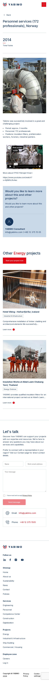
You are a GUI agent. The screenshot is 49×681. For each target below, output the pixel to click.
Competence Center (11, 614)
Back (8, 15)
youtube (22, 560)
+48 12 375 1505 (28, 522)
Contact (6, 589)
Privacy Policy (27, 495)
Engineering (8, 605)
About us (7, 576)
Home (5, 572)
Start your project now (14, 261)
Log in (5, 663)
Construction (8, 618)
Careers (6, 658)
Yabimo (12, 4)
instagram (16, 560)
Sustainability (8, 581)
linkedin (4, 560)
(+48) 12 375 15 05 (32, 232)
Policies (6, 594)
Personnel (7, 610)
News (5, 585)
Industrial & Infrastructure (14, 638)
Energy (6, 634)
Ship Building (8, 643)
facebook (10, 560)
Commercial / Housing (12, 647)
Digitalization (8, 623)
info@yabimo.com (13, 232)
